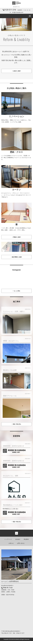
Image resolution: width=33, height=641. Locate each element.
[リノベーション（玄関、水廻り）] (16, 324)
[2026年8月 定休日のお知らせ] (16, 466)
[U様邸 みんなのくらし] (16, 362)
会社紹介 (17, 539)
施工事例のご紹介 (17, 257)
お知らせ (11, 543)
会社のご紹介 (17, 71)
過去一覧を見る (17, 424)
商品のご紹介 (17, 237)
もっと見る (17, 291)
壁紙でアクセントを (10, 396)
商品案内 (26, 539)
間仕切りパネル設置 (10, 370)
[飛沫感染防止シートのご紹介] (16, 513)
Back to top (16, 533)
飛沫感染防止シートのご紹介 (13, 505)
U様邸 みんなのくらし (11, 341)
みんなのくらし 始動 (10, 476)
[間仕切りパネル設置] (16, 380)
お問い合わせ (20, 543)
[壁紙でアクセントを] (16, 417)
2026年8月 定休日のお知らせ (13, 461)
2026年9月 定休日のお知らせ (13, 446)
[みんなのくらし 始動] (16, 492)
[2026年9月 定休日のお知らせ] (16, 451)
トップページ (8, 539)
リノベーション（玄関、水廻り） (14, 311)
